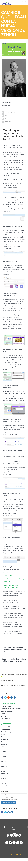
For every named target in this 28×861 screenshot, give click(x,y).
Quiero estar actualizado (8, 802)
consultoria (4, 759)
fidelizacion (4, 773)
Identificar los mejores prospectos (11, 708)
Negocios (3, 737)
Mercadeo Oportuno (11, 827)
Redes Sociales (5, 729)
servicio (3, 763)
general (3, 778)
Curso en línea (23, 827)
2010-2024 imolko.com (14, 854)
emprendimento (6, 786)
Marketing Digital (6, 727)
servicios (3, 761)
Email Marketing (6, 732)
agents (3, 746)
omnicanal (4, 744)
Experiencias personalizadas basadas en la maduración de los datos (14, 649)
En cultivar (5, 104)
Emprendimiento (6, 739)
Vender (3, 713)
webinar (3, 776)
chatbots (3, 756)
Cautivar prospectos (7, 711)
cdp (2, 741)
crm (2, 749)
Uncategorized (5, 718)
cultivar (3, 716)
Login (13, 829)
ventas (3, 771)
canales (3, 751)
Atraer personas (6, 706)
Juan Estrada (8, 102)
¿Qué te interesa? (6, 724)
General (3, 734)
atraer (3, 754)
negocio (3, 783)
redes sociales (5, 781)
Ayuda (2, 827)
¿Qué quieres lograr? (8, 703)
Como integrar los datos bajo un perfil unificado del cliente (14, 660)
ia (1, 768)
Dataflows (4, 766)
